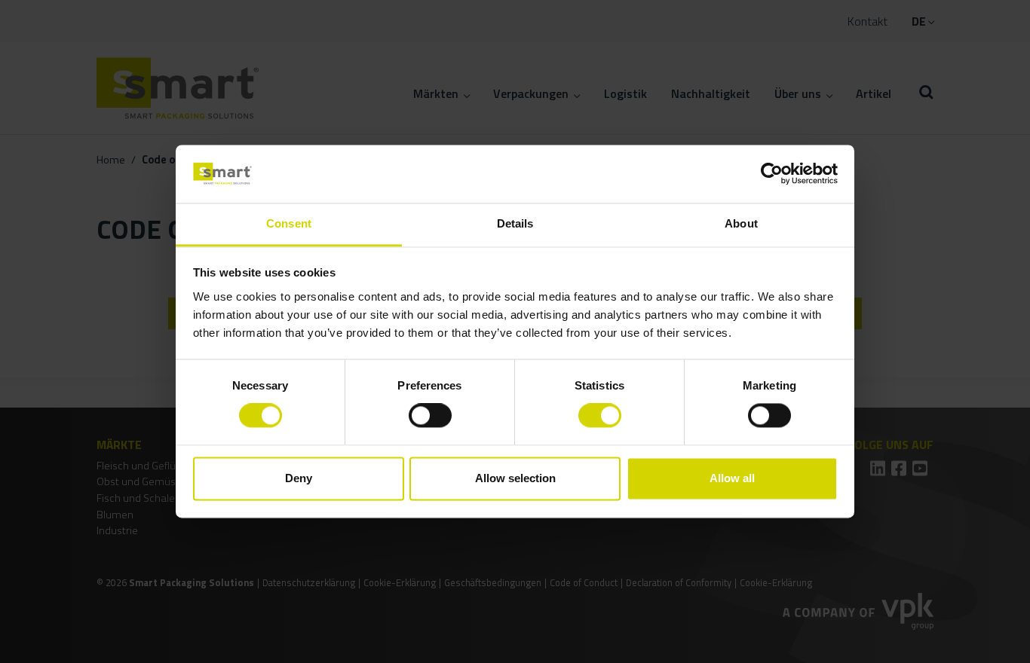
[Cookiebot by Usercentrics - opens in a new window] (772, 174)
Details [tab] (515, 223)
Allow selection (515, 478)
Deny (298, 478)
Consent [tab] (288, 223)
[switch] (430, 416)
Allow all (732, 478)
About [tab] (741, 223)
